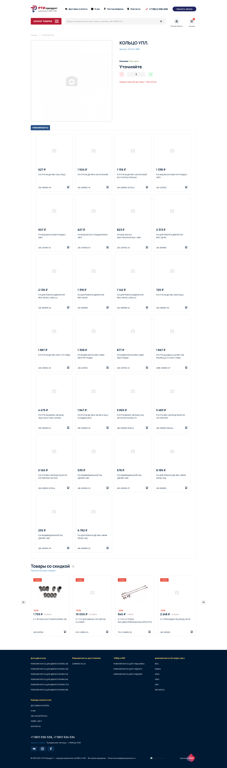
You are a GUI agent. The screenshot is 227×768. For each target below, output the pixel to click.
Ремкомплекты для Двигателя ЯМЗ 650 (49, 679)
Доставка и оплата (78, 9)
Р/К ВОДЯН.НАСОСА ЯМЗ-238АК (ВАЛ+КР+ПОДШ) (91, 356)
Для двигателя (38, 658)
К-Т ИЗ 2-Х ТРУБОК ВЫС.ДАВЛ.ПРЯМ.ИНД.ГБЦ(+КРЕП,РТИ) (134, 620)
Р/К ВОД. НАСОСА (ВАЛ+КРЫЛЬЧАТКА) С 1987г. (129, 236)
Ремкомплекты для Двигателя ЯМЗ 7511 (50, 684)
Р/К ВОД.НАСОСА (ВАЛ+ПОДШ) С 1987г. (52, 236)
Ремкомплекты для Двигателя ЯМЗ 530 (49, 674)
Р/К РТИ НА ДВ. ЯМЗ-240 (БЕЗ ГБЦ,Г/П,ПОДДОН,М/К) (93, 416)
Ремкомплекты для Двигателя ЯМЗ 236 (49, 664)
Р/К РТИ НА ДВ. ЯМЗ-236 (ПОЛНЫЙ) (93, 174)
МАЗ (157, 664)
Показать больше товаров (43, 570)
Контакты (135, 9)
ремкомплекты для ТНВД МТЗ (128, 669)
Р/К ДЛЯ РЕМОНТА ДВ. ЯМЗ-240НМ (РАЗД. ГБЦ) (171, 476)
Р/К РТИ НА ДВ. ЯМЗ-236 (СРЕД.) (51, 174)
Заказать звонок (38, 742)
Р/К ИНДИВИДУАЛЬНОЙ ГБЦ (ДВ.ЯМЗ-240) (90, 476)
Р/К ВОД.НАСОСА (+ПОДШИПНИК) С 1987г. (93, 236)
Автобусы (159, 689)
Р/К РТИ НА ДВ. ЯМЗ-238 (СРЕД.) (169, 295)
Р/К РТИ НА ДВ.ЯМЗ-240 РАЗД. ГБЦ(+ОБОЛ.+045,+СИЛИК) (51, 416)
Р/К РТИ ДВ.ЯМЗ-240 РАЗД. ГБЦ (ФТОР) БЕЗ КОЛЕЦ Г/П (130, 416)
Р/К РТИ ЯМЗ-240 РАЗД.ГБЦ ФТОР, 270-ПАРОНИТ (170, 416)
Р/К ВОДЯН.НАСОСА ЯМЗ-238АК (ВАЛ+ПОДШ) (130, 356)
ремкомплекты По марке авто (170, 658)
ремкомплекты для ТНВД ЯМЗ (128, 674)
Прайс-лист (36, 721)
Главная (34, 35)
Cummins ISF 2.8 (78, 664)
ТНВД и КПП (119, 658)
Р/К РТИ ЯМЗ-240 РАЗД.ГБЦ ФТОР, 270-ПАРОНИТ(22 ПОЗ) (52, 476)
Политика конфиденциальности (121, 758)
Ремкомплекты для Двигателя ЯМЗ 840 (49, 689)
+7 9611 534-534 (64, 737)
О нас (97, 9)
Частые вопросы (115, 9)
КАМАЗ (158, 669)
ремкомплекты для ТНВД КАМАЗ (129, 664)
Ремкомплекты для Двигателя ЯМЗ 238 (49, 669)
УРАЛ (157, 679)
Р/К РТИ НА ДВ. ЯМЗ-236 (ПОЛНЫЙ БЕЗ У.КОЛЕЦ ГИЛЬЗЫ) (132, 176)
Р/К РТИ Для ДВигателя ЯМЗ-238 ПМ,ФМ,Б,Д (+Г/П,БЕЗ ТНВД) (170, 356)
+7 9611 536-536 (158, 9)
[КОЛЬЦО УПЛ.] (71, 80)
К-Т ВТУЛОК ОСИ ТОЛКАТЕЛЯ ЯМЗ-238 (49, 619)
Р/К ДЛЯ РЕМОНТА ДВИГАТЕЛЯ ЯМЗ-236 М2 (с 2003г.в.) (51, 296)
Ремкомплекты (40, 127)
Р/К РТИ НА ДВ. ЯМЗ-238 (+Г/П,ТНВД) (54, 355)
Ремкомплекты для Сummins (86, 658)
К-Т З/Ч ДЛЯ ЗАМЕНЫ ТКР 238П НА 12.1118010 (90, 620)
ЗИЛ (157, 684)
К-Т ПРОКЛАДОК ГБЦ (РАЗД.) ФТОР (175, 619)
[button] (23, 602)
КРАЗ (157, 674)
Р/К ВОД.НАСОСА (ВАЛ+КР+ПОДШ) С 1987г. (171, 176)
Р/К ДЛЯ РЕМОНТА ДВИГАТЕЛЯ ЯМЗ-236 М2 (169, 236)
